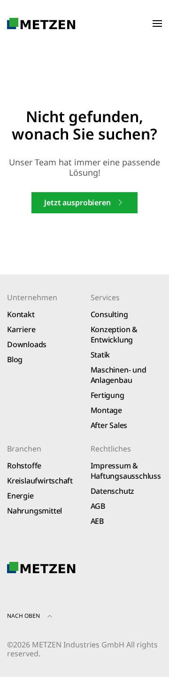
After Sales (109, 425)
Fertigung (107, 395)
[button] (157, 23)
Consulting (109, 314)
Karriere (21, 329)
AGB (98, 506)
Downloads (26, 344)
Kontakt (21, 314)
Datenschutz (113, 491)
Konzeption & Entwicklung (114, 334)
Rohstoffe (24, 465)
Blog (15, 359)
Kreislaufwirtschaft (40, 480)
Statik (100, 355)
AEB (97, 521)
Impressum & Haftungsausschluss (126, 470)
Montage (107, 410)
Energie (20, 495)
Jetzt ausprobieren (77, 202)
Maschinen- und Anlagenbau (118, 375)
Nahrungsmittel (34, 511)
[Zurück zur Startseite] (41, 23)
